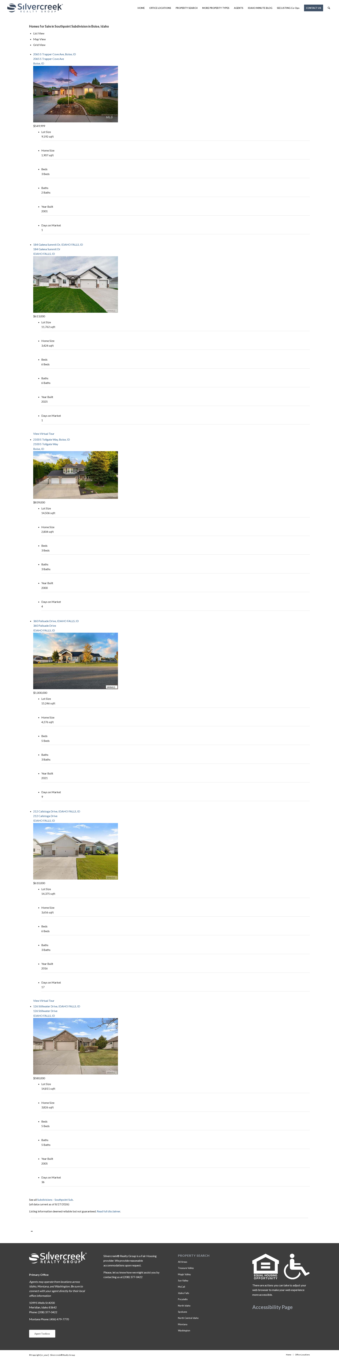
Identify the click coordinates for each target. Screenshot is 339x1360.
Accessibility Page (272, 1307)
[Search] (328, 8)
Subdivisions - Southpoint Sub (55, 1199)
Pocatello (183, 1299)
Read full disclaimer (108, 1211)
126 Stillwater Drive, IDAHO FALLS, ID (56, 1006)
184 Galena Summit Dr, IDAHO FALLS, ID (58, 244)
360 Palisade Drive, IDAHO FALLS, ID (56, 621)
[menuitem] (141, 8)
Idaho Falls (183, 1293)
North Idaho (184, 1305)
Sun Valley (183, 1280)
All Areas (182, 1261)
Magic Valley (184, 1274)
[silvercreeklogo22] (35, 8)
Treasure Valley (186, 1268)
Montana (182, 1324)
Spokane (182, 1311)
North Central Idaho (188, 1318)
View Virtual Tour (43, 433)
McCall (181, 1286)
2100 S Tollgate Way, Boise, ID (51, 439)
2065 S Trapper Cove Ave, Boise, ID (54, 54)
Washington (184, 1330)
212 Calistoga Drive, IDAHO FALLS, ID (56, 811)
